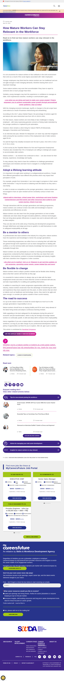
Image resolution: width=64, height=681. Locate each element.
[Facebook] (44, 656)
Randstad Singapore (29, 329)
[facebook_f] (14, 385)
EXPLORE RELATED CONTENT (32, 435)
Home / (6, 457)
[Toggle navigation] (59, 6)
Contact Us (18, 656)
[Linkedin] (59, 656)
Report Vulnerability (28, 663)
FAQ (35, 656)
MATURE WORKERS (31, 651)
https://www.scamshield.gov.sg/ (9, 11)
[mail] (21, 385)
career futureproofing (24, 355)
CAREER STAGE (31, 641)
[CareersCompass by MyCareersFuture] (7, 5)
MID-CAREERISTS (30, 649)
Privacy (16, 663)
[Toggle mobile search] (54, 6)
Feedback (28, 656)
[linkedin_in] (17, 385)
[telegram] (10, 385)
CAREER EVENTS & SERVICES (41, 642)
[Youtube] (54, 656)
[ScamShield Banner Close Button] (59, 11)
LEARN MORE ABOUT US (15, 568)
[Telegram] (39, 656)
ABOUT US (52, 641)
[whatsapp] (6, 385)
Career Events (42, 645)
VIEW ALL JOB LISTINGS (32, 536)
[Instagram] (49, 656)
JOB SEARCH (7, 641)
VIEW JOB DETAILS (17, 498)
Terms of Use (6, 663)
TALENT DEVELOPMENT (20, 642)
